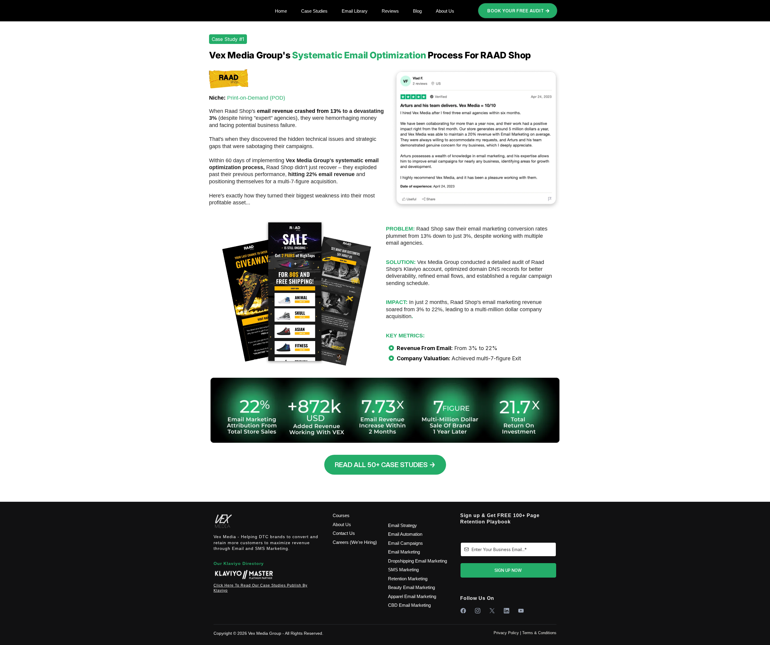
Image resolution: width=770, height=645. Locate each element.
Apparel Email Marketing (412, 596)
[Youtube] (520, 610)
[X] (492, 610)
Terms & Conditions (539, 633)
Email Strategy (402, 525)
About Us (342, 524)
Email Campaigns (405, 543)
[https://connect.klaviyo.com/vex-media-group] (269, 575)
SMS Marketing (403, 569)
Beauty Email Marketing (411, 587)
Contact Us (344, 533)
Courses (341, 515)
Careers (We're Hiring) (355, 542)
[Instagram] (477, 610)
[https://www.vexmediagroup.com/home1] (269, 521)
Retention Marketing (407, 578)
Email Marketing (404, 551)
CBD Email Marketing (409, 605)
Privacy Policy (506, 633)
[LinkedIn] (506, 610)
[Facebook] (463, 610)
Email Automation (405, 534)
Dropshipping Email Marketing (417, 560)
